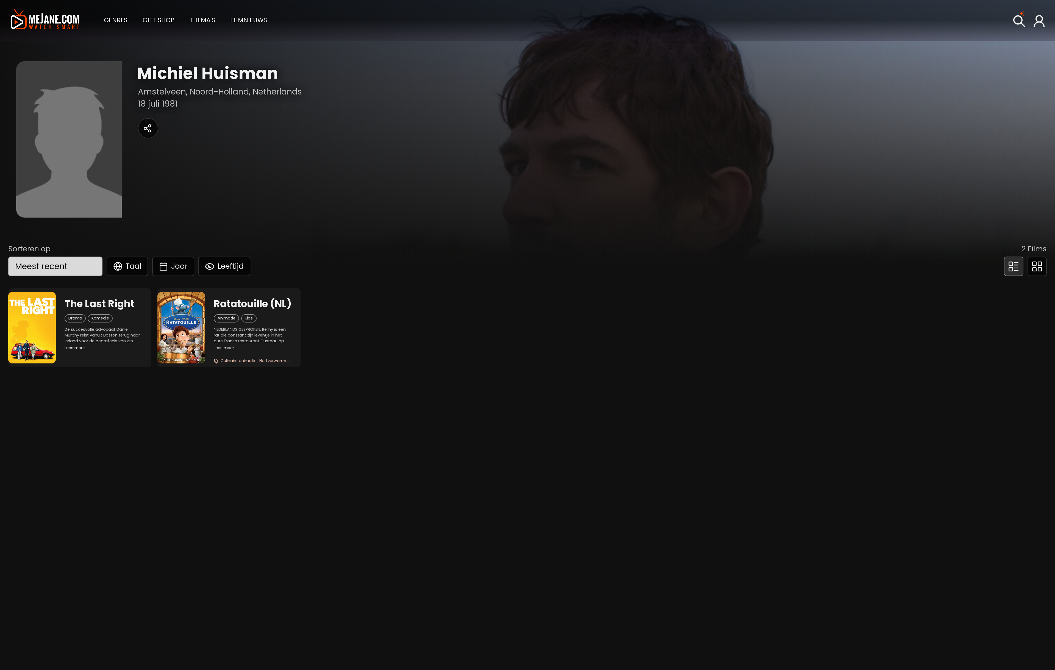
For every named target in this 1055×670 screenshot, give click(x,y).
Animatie (226, 318)
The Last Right (99, 303)
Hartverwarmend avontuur (285, 360)
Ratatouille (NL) (252, 303)
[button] (115, 19)
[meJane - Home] (45, 20)
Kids (249, 318)
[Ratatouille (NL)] (181, 327)
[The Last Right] (32, 327)
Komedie (100, 318)
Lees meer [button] (75, 348)
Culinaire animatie (239, 360)
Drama (75, 318)
